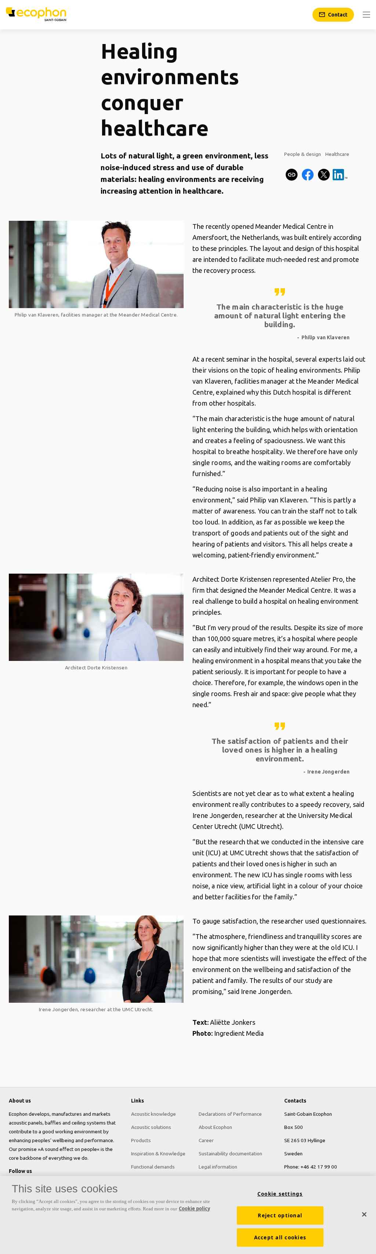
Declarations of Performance (230, 1114)
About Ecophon (215, 1127)
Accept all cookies (280, 1237)
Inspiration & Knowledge (158, 1153)
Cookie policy (194, 1208)
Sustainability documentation (230, 1153)
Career (206, 1140)
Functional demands (153, 1167)
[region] (188, 1215)
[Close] (364, 1214)
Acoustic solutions (151, 1127)
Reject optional (280, 1215)
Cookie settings (280, 1194)
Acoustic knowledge (153, 1114)
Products (141, 1140)
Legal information (218, 1167)
